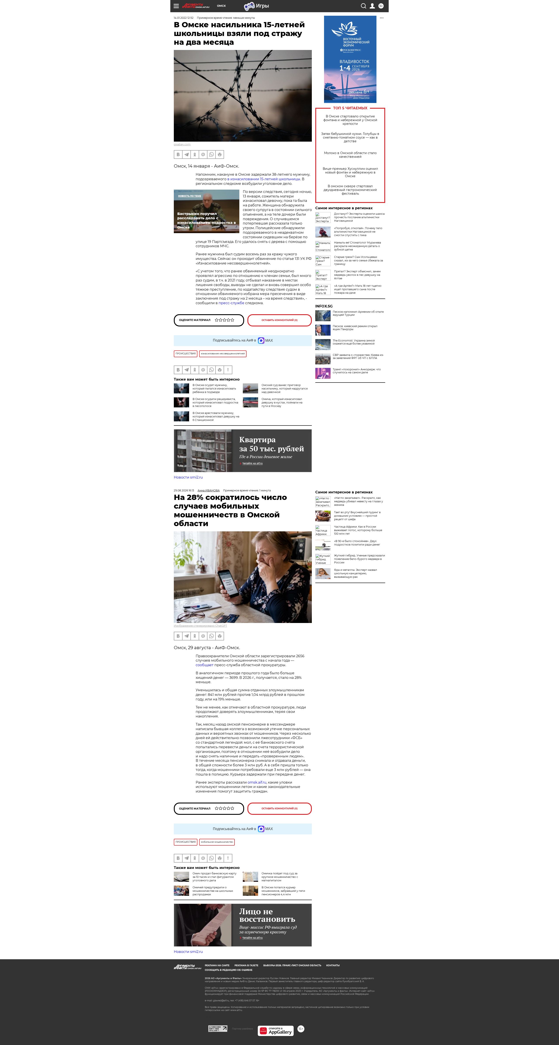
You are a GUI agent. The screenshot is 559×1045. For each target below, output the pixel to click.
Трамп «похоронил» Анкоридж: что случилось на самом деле (357, 371)
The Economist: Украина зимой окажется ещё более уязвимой (354, 342)
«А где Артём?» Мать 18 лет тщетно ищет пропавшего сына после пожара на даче (357, 289)
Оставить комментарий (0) (280, 320)
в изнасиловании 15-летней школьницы (263, 179)
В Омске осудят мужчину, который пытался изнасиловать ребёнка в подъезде (214, 388)
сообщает (205, 665)
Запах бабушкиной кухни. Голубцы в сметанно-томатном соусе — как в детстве (350, 137)
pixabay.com (182, 144)
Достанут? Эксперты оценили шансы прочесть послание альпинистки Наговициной (359, 217)
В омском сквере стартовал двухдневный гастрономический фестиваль (350, 190)
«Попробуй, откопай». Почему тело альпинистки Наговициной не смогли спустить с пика (358, 232)
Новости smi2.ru (188, 477)
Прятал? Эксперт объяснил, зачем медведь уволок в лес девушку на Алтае (357, 275)
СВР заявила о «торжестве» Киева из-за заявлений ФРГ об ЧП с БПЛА (358, 356)
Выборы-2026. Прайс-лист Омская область (292, 965)
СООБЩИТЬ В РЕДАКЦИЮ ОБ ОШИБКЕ (228, 970)
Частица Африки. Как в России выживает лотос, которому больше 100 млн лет (358, 530)
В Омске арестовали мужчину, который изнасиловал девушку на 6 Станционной (216, 416)
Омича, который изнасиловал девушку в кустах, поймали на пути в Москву (282, 402)
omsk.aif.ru (257, 782)
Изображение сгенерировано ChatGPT (200, 625)
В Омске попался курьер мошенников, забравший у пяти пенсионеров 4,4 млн (283, 891)
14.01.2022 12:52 (183, 17)
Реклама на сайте (217, 965)
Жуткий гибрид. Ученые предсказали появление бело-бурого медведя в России (359, 559)
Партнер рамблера (242, 1028)
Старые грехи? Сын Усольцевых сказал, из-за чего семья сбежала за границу (358, 260)
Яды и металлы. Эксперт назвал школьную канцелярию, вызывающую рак (355, 573)
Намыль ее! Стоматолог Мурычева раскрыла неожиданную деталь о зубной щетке (357, 246)
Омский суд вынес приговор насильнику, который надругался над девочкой (285, 388)
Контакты (333, 965)
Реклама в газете (246, 965)
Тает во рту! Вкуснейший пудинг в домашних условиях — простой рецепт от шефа (357, 516)
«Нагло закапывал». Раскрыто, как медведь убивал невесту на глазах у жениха (358, 501)
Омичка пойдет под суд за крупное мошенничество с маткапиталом (280, 877)
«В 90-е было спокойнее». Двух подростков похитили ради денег (357, 542)
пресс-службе (231, 303)
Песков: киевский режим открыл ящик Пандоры (355, 328)
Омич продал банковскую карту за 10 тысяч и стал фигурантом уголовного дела (214, 877)
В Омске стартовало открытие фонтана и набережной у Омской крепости (350, 120)
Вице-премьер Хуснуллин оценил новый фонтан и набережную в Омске (350, 172)
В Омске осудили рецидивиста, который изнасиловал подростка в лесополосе (215, 402)
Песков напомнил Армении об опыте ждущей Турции (358, 313)
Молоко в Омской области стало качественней (350, 155)
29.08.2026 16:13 (184, 490)
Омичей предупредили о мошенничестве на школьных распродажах (213, 891)
